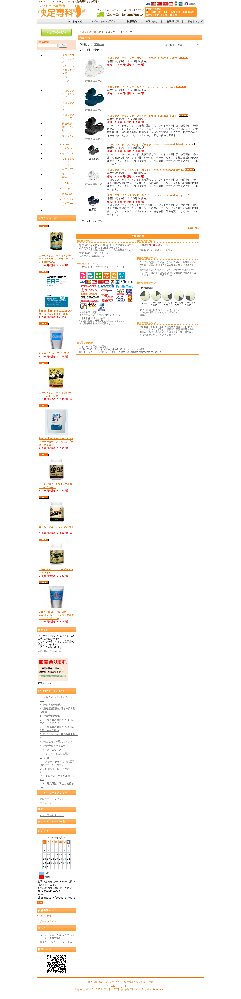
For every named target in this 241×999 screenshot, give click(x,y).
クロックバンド (68, 72)
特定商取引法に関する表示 (138, 982)
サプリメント (68, 137)
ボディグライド (48, 921)
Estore (129, 986)
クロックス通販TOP (90, 32)
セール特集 (46, 915)
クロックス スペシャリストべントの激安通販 (122, 9)
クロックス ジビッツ (69, 116)
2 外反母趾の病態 (50, 704)
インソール (68, 153)
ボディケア (68, 188)
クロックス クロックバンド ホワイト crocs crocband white (145, 169)
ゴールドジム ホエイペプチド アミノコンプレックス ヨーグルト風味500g (57, 259)
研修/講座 (67, 193)
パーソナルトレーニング (68, 202)
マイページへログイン (103, 21)
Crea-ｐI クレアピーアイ (55, 353)
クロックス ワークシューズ (69, 94)
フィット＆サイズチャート (54, 793)
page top (193, 228)
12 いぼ (44, 757)
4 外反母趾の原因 (50, 715)
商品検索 (44, 42)
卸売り (42, 809)
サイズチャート (48, 802)
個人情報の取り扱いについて (104, 982)
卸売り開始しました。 (52, 815)
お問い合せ (152, 21)
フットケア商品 (68, 176)
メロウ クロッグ (68, 79)
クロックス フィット (52, 799)
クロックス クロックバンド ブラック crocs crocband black (145, 144)
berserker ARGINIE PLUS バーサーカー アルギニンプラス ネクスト (56, 441)
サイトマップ (195, 21)
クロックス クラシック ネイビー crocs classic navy (141, 87)
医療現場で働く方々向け (68, 127)
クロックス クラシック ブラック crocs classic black (142, 115)
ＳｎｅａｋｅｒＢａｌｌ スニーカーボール (68, 163)
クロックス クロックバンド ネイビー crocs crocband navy (144, 195)
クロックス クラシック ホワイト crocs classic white (142, 58)
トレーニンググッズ (68, 146)
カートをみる (75, 21)
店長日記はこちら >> (50, 651)
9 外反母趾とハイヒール (54, 745)
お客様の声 (173, 21)
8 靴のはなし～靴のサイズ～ (56, 741)
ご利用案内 (130, 21)
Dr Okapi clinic (51, 691)
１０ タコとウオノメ (52, 749)
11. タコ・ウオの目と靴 (54, 753)
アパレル (67, 182)
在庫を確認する (93, 81)
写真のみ (99, 44)
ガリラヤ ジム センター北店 (56, 942)
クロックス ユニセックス (69, 58)
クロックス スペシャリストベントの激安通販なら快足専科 (69, 1)
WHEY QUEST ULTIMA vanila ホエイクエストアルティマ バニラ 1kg (56, 615)
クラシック (68, 66)
